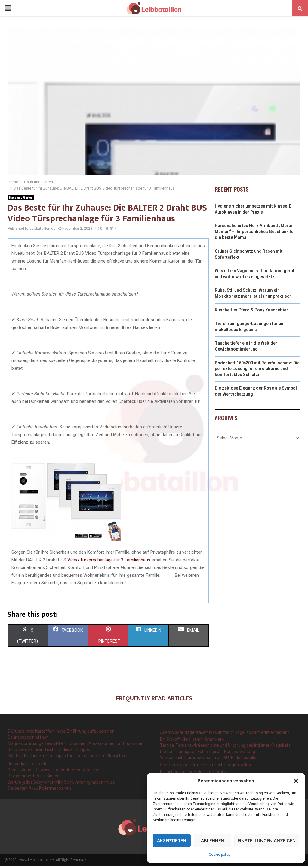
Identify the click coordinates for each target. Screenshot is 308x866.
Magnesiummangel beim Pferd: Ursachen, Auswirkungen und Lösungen (75, 743)
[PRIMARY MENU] (8, 8)
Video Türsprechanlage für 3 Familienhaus (108, 560)
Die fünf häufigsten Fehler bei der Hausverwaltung (207, 751)
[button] (296, 781)
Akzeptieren (171, 840)
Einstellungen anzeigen (267, 840)
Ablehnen (212, 840)
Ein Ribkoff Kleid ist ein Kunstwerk (192, 739)
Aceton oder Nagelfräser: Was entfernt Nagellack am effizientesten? (225, 732)
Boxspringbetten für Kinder (33, 775)
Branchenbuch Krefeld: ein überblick (194, 771)
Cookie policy (220, 854)
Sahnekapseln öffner (28, 737)
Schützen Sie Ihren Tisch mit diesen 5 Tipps (49, 749)
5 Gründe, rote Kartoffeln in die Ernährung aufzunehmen (61, 731)
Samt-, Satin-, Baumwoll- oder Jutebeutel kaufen (54, 769)
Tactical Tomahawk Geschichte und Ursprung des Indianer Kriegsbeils (225, 745)
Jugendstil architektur (28, 763)
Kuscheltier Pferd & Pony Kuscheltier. (252, 310)
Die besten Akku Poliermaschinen (39, 788)
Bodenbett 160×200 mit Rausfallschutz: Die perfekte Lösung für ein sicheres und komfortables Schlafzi (257, 368)
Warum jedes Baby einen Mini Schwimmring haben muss (61, 782)
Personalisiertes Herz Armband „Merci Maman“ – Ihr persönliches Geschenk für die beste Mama (255, 231)
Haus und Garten (21, 197)
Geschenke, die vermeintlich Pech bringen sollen (205, 764)
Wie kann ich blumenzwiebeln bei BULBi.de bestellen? (210, 757)
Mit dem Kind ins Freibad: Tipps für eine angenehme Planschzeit (68, 755)
